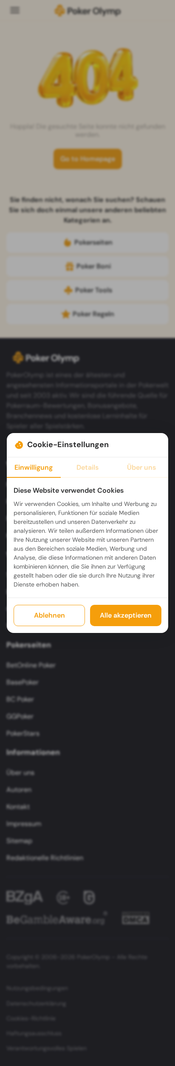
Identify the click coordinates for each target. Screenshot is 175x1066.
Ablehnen (49, 615)
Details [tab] (87, 467)
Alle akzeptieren (126, 615)
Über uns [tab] (141, 467)
